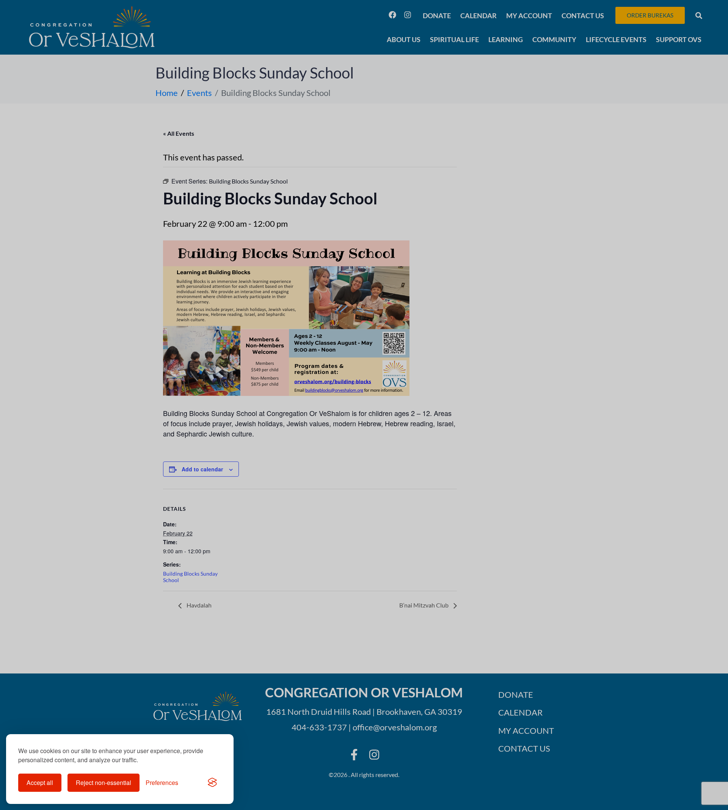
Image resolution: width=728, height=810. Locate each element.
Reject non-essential (103, 782)
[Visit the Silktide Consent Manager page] (212, 783)
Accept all (40, 782)
